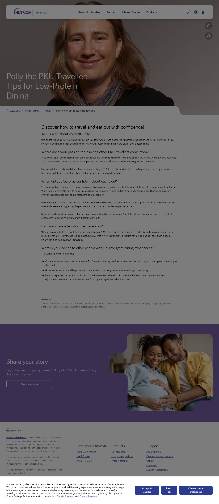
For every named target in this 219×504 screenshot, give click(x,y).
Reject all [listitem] (169, 490)
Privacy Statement (88, 496)
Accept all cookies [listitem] (147, 490)
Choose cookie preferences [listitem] (195, 490)
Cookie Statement (66, 496)
